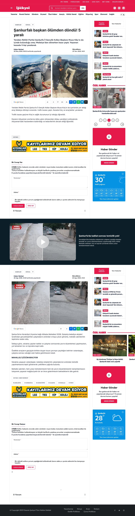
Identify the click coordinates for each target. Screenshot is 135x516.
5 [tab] (117, 120)
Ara (82, 8)
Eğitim (81, 14)
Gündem (35, 14)
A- (67, 102)
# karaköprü (40, 383)
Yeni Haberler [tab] (116, 24)
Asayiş (61, 14)
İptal (23, 424)
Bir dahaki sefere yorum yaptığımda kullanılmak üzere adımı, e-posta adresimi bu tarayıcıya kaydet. (49, 200)
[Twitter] (119, 510)
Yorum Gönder (18, 206)
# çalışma (52, 383)
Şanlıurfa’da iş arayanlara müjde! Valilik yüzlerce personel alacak (112, 69)
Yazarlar (14, 14)
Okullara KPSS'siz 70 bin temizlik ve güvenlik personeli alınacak (113, 294)
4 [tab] (113, 120)
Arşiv (88, 509)
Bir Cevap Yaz (17, 162)
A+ (62, 102)
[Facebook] (114, 510)
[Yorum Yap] (58, 102)
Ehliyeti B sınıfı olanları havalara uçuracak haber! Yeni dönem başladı (112, 58)
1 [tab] (100, 120)
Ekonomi (103, 14)
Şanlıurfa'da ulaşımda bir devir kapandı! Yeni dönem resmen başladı (112, 47)
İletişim (96, 509)
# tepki (71, 383)
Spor (96, 14)
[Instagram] (123, 510)
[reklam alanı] (50, 146)
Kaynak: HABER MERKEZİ (20, 378)
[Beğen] (48, 102)
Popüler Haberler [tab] (102, 23)
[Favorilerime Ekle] (53, 102)
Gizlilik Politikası (74, 512)
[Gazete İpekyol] (23, 8)
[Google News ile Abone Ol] (18, 102)
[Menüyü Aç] (11, 8)
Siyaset (43, 14)
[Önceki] (95, 124)
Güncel (105, 42)
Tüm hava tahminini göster (109, 199)
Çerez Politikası (89, 512)
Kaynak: (15, 137)
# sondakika (29, 383)
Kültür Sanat (71, 14)
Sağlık (111, 14)
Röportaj (89, 14)
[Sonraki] (122, 124)
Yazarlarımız (68, 509)
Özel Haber (52, 14)
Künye (79, 509)
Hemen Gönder (109, 163)
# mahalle (62, 383)
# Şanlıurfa (17, 383)
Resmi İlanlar (24, 14)
